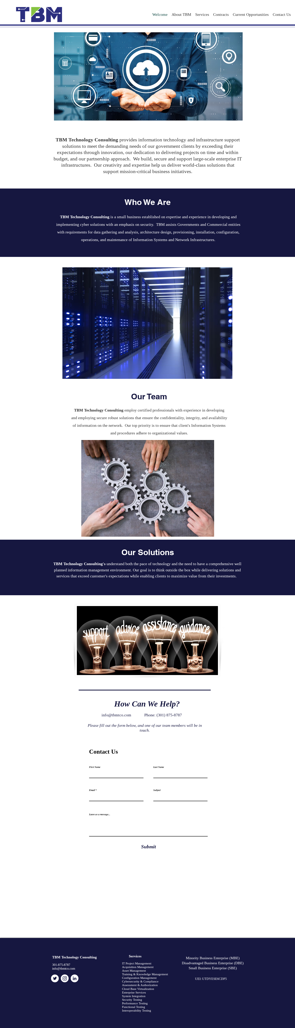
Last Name (158, 767)
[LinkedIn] (74, 978)
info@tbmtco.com (116, 715)
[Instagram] (65, 978)
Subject (157, 790)
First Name (94, 767)
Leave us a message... (99, 814)
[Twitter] (55, 978)
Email (92, 790)
